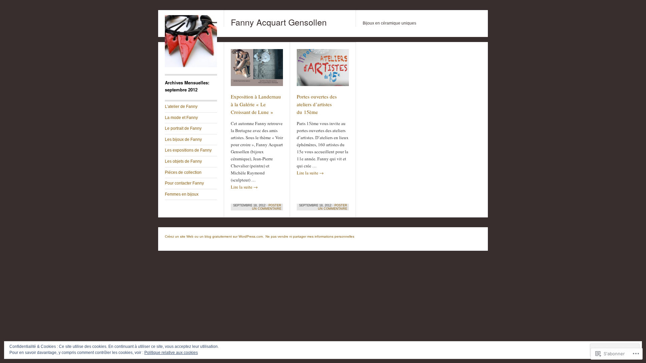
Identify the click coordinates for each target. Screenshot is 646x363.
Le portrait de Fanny (183, 128)
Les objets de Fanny (183, 161)
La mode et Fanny (181, 117)
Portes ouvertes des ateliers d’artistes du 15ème (317, 104)
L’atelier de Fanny (181, 106)
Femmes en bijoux (182, 194)
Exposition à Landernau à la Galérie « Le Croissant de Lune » (256, 104)
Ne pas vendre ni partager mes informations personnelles (309, 236)
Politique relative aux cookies (171, 352)
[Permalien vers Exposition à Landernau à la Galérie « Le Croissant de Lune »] (257, 70)
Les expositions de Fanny (188, 150)
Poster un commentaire (266, 207)
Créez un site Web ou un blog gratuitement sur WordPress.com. (214, 236)
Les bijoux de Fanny (183, 139)
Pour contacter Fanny (184, 183)
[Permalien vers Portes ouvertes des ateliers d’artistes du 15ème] (323, 70)
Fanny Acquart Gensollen (279, 22)
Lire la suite (244, 187)
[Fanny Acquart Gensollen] (191, 66)
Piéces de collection (183, 172)
